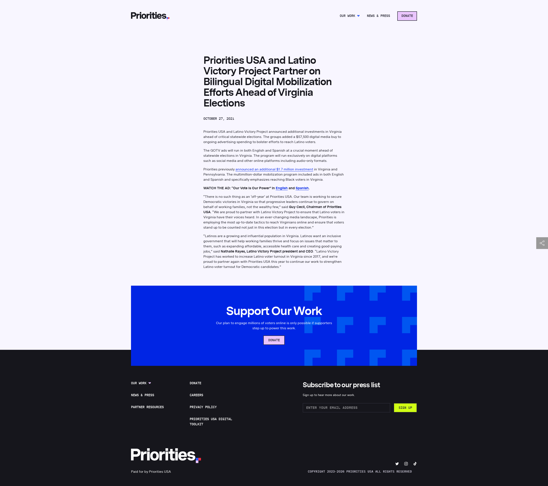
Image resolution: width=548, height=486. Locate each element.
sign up (405, 407)
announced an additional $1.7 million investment (274, 169)
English (282, 188)
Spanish (302, 188)
